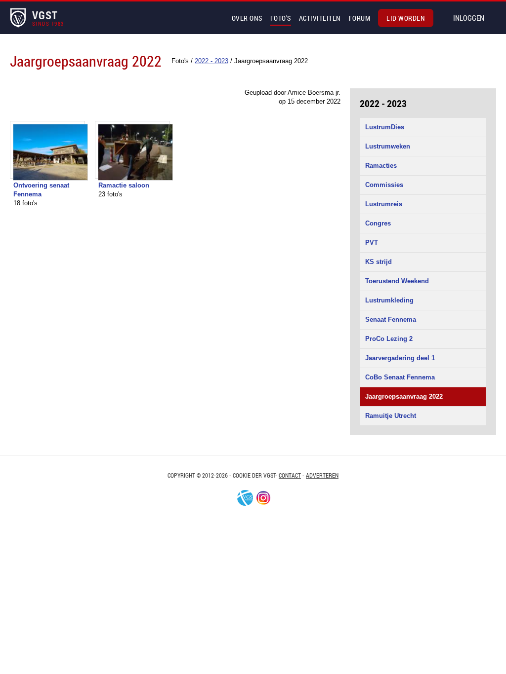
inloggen (468, 18)
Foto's (280, 18)
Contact (290, 475)
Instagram (263, 498)
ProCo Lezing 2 (389, 338)
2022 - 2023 (383, 103)
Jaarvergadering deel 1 (400, 358)
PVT (371, 242)
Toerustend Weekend (397, 281)
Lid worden (405, 18)
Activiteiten (320, 18)
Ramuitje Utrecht (390, 415)
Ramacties (381, 165)
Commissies (384, 184)
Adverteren (322, 475)
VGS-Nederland (245, 498)
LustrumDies (384, 127)
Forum (360, 18)
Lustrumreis (383, 204)
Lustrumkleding (389, 300)
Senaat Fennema (390, 319)
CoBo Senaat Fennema (400, 377)
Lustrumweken (387, 146)
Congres (378, 223)
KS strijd (378, 261)
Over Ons (247, 18)
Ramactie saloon (123, 185)
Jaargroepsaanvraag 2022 (404, 396)
